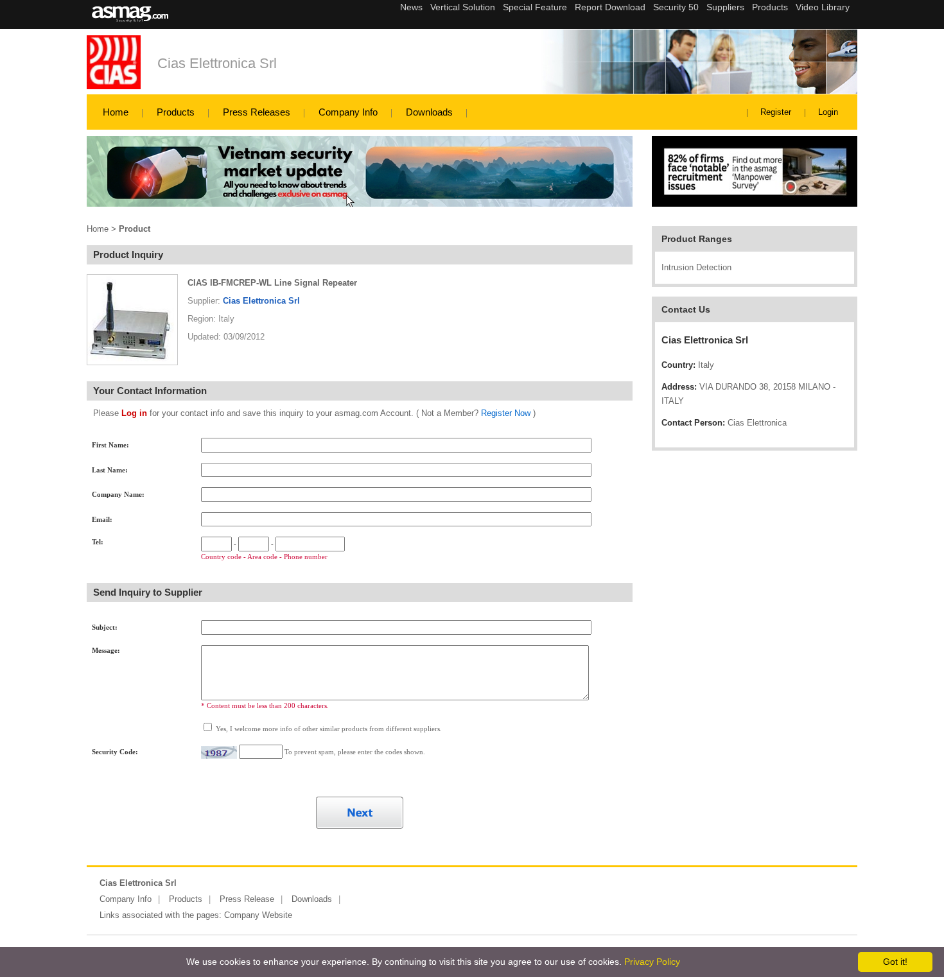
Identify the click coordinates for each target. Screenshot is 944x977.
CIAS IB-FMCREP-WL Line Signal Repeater (272, 283)
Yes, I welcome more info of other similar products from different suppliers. (328, 728)
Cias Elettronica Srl (217, 63)
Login (828, 112)
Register (775, 112)
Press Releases (256, 112)
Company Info (348, 112)
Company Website (258, 915)
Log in (134, 413)
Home (115, 112)
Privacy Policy (652, 961)
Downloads (429, 112)
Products (176, 112)
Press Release (247, 899)
